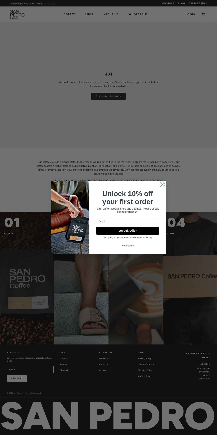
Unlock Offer (128, 230)
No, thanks (128, 245)
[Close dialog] (162, 184)
